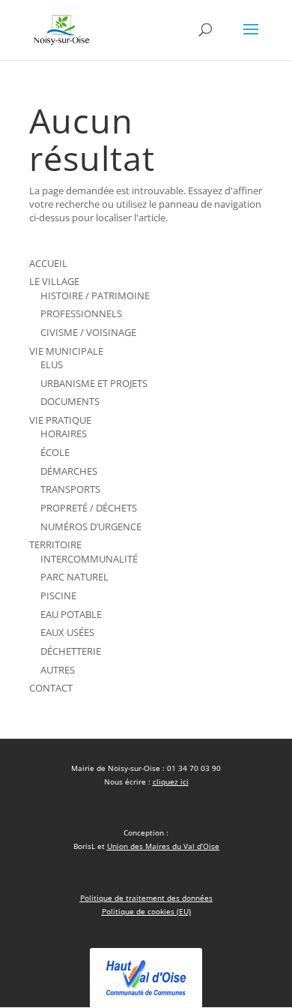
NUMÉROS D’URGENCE (91, 526)
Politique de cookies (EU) (146, 911)
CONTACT (51, 687)
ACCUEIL (48, 263)
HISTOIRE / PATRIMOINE (95, 295)
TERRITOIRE (55, 544)
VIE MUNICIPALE (66, 351)
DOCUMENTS (70, 401)
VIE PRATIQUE (60, 420)
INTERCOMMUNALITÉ (89, 559)
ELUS (51, 364)
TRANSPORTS (70, 489)
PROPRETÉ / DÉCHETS (88, 507)
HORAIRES (63, 433)
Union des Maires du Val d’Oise (163, 846)
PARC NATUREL (74, 577)
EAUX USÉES (67, 632)
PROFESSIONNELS (81, 313)
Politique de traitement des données (146, 897)
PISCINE (58, 595)
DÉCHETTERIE (70, 651)
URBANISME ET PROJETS (93, 383)
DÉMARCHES (68, 471)
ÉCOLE (55, 452)
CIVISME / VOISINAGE (88, 332)
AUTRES (57, 669)
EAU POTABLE (71, 614)
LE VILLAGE (54, 281)
